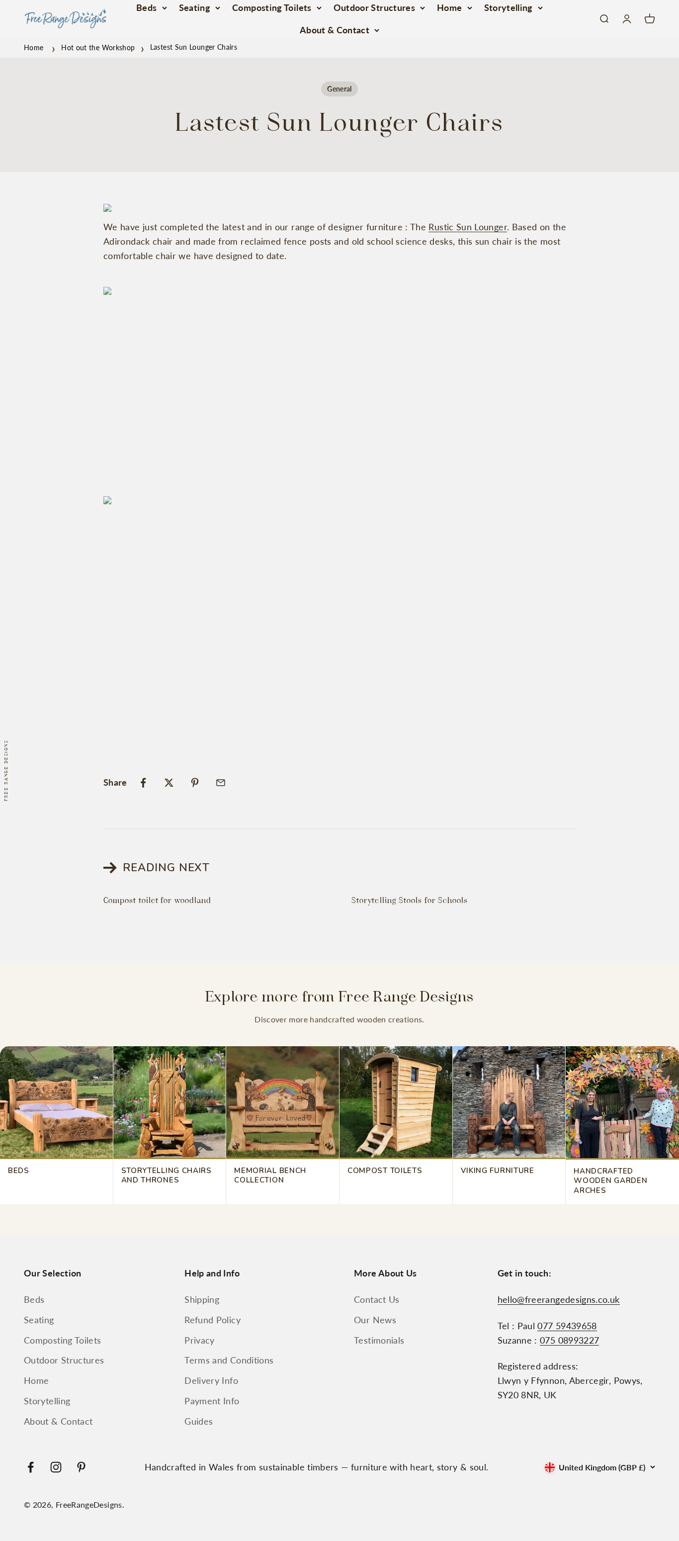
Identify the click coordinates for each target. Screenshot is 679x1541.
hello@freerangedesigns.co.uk (559, 1299)
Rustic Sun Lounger (467, 226)
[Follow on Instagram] (56, 1467)
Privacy (199, 1340)
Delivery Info (211, 1380)
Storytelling (508, 7)
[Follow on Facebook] (30, 1467)
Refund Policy (212, 1319)
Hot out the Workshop (98, 47)
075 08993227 (569, 1340)
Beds (146, 7)
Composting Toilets (271, 7)
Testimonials (379, 1340)
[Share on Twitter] (169, 783)
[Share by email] (221, 783)
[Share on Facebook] (143, 783)
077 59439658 (566, 1325)
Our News (375, 1319)
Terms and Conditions (228, 1360)
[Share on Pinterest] (195, 783)
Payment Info (211, 1400)
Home (449, 7)
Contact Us (377, 1299)
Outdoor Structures (374, 7)
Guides (198, 1421)
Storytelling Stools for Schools (409, 900)
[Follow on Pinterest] (81, 1467)
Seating (195, 7)
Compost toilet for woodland (157, 900)
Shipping (201, 1299)
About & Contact (334, 29)
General (339, 89)
